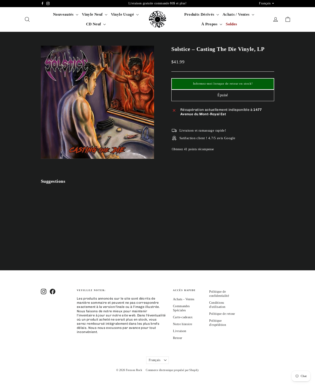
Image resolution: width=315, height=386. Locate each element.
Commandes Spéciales (181, 308)
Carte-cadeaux (183, 317)
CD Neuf (94, 24)
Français (154, 360)
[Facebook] (42, 3)
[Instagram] (48, 3)
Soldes (231, 24)
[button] (222, 84)
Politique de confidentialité (219, 294)
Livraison (179, 331)
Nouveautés (64, 14)
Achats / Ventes (237, 14)
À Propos (210, 24)
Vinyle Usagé (123, 14)
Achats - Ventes (183, 299)
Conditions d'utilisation (217, 305)
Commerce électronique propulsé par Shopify (172, 370)
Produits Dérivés (199, 14)
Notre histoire (182, 324)
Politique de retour (222, 313)
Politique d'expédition (217, 323)
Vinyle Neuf (93, 14)
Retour (177, 338)
